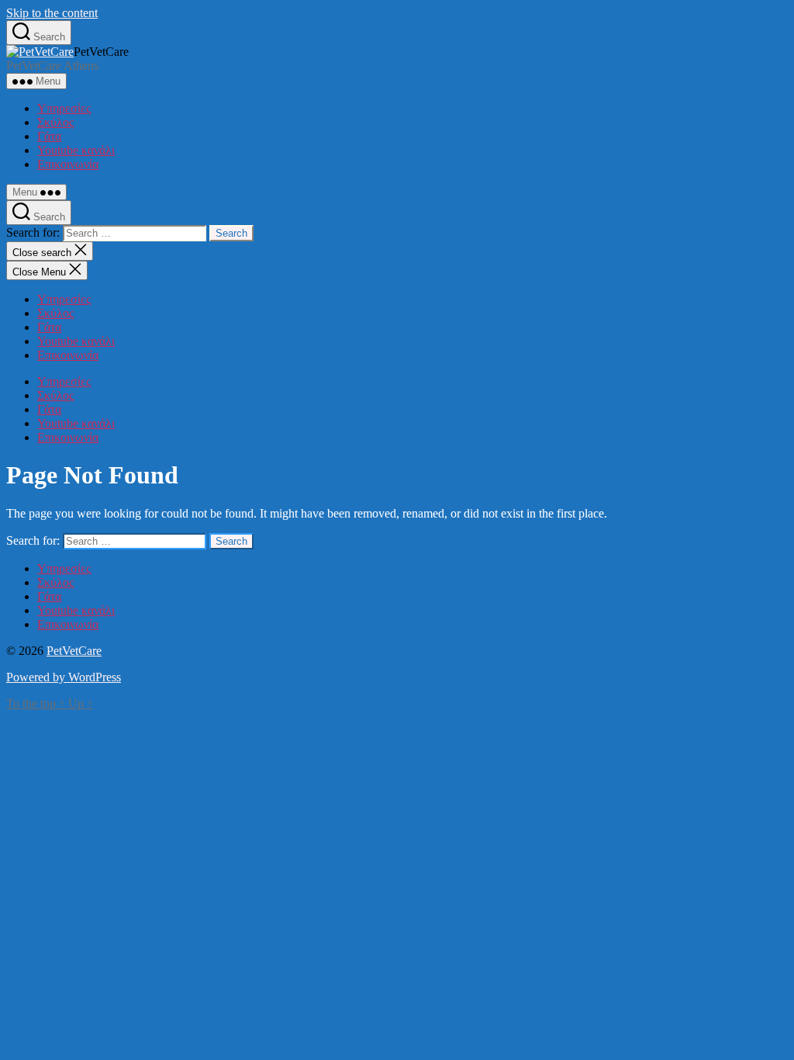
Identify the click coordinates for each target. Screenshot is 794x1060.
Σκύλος (55, 122)
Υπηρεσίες (64, 108)
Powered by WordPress (63, 677)
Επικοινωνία (67, 164)
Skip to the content (52, 12)
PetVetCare (74, 650)
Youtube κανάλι (76, 150)
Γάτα (49, 136)
